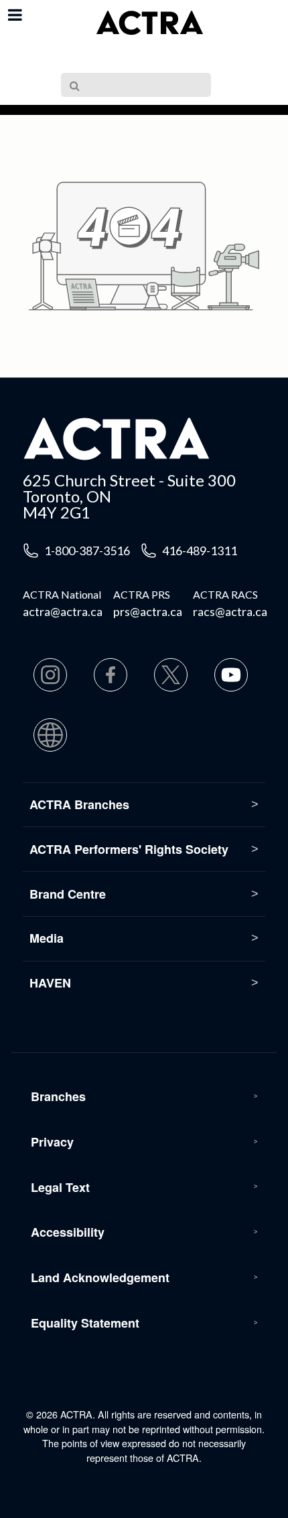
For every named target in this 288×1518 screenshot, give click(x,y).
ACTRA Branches (79, 804)
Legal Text (60, 1187)
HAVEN (50, 983)
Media (46, 938)
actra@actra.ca (62, 611)
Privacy (52, 1142)
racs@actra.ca (230, 611)
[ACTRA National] (149, 23)
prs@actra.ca (147, 611)
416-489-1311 (199, 550)
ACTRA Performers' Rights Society (128, 849)
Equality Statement (85, 1323)
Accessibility (67, 1232)
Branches (58, 1096)
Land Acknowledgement (100, 1277)
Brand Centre (67, 894)
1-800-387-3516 (87, 550)
